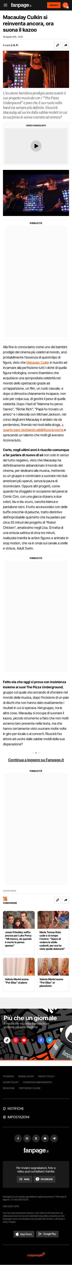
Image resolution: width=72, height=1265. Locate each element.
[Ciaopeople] (36, 1254)
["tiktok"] (7, 1040)
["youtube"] (24, 1040)
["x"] (32, 1040)
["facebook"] (41, 1040)
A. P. (16, 45)
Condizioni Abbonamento (37, 1082)
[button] (65, 45)
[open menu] (4, 5)
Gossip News (9, 891)
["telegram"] (49, 1040)
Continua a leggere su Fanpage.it (36, 760)
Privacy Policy (46, 1076)
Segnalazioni (26, 1076)
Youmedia (8, 1076)
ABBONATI (53, 5)
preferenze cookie (29, 1088)
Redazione (9, 1088)
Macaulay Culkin (37, 362)
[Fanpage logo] (21, 5)
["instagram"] (15, 1040)
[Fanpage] (36, 1151)
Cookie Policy (11, 1082)
